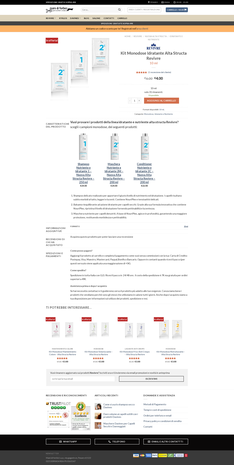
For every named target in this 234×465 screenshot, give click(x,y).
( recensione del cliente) (159, 72)
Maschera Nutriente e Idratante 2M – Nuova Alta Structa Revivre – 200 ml (114, 173)
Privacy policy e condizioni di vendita (162, 421)
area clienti (142, 28)
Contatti (109, 18)
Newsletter (52, 453)
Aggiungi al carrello (161, 100)
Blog (86, 18)
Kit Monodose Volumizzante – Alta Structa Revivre (99, 353)
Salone (96, 18)
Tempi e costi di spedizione (157, 409)
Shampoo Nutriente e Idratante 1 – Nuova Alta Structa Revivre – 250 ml (83, 173)
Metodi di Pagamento (154, 404)
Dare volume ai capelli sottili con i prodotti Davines (120, 415)
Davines (74, 18)
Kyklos (63, 18)
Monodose (149, 114)
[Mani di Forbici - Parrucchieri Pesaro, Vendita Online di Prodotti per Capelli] (61, 10)
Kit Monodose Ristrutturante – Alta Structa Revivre (171, 353)
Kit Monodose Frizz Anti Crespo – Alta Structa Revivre (135, 353)
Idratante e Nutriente (163, 114)
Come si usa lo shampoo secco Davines (119, 406)
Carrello (122, 18)
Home (127, 36)
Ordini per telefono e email (157, 415)
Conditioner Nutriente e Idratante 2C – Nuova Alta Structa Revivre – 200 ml (144, 173)
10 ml (186, 226)
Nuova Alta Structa (156, 36)
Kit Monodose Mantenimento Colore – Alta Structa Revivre (62, 353)
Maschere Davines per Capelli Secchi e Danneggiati (119, 425)
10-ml (161, 109)
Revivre (50, 18)
